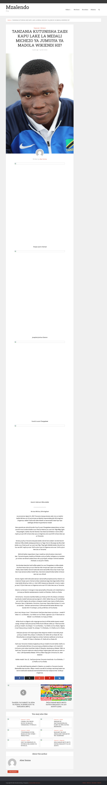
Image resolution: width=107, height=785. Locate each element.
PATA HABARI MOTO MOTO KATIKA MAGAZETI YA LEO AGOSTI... (62, 743)
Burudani (85, 9)
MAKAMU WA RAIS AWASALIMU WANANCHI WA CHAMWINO (62, 733)
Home (9, 20)
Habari (68, 9)
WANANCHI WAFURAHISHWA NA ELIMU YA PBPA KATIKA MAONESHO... (61, 724)
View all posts (13, 771)
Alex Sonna (44, 50)
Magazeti (62, 740)
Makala (93, 9)
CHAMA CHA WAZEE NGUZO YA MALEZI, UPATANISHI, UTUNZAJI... (29, 723)
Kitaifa (28, 719)
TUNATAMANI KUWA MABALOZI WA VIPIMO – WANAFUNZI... (28, 733)
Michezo (76, 9)
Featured (36, 28)
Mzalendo (17, 7)
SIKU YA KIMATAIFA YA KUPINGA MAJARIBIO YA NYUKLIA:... (29, 743)
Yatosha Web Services (34, 783)
